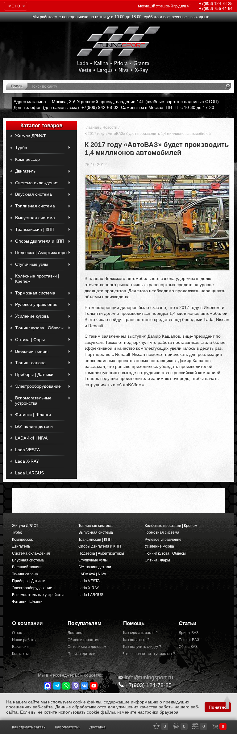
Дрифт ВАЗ (188, 633)
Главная (92, 127)
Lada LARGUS (29, 472)
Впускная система (33, 194)
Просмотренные (176, 726)
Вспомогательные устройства (33, 400)
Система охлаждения (37, 182)
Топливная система (35, 205)
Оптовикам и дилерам (87, 646)
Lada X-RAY (27, 461)
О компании (27, 623)
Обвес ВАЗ (188, 646)
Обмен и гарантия (83, 640)
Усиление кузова (32, 316)
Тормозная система (35, 292)
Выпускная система (35, 217)
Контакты (20, 654)
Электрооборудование (38, 386)
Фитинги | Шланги (33, 414)
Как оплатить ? (136, 640)
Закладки (156, 726)
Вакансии (20, 646)
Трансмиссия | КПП (34, 229)
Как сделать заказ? (29, 727)
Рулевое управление (36, 304)
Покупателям (85, 623)
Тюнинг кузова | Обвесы (39, 327)
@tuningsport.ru (149, 677)
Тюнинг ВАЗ (189, 640)
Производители (81, 654)
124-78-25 (215, 3)
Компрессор (27, 159)
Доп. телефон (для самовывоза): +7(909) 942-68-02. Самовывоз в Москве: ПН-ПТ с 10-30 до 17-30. (114, 107)
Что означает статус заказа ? (146, 654)
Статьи (187, 623)
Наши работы (24, 640)
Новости (109, 127)
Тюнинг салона (30, 362)
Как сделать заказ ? (140, 633)
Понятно (218, 707)
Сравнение (195, 726)
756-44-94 (215, 8)
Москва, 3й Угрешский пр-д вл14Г (164, 6)
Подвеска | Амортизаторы (41, 252)
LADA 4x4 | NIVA (31, 438)
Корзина (215, 726)
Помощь (133, 623)
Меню (14, 6)
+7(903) (148, 685)
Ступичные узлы (31, 264)
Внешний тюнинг (32, 351)
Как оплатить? (67, 727)
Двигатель (25, 171)
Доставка (76, 633)
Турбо (21, 147)
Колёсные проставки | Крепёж (37, 278)
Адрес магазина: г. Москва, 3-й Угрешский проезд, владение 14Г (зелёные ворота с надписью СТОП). (117, 101)
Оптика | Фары (30, 339)
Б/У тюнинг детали (34, 426)
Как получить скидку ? (142, 646)
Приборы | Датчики (34, 374)
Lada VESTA (27, 449)
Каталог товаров (41, 125)
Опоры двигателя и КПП (39, 241)
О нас (17, 633)
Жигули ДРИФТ (30, 135)
